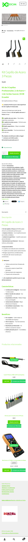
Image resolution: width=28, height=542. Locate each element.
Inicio (5, 30)
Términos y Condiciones (8, 487)
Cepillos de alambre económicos (10, 171)
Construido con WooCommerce (10, 533)
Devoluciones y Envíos (8, 491)
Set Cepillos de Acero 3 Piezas (12, 197)
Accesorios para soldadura (13, 167)
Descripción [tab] (5, 212)
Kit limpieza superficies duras (13, 190)
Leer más (6, 381)
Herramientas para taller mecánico (10, 181)
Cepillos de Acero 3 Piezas (18, 169)
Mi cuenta (4, 539)
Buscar (14, 539)
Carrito (22, 538)
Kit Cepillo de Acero (20, 183)
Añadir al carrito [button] (14, 422)
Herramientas (10, 30)
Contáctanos (5, 493)
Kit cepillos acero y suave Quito (16, 186)
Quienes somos (6, 485)
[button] (3, 25)
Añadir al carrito (14, 153)
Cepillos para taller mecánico (13, 174)
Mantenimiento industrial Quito (15, 193)
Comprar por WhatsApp (11, 157)
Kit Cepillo (12, 183)
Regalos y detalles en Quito (14, 500)
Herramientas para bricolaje (13, 179)
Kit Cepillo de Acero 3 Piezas (8, 185)
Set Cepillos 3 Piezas (11, 195)
